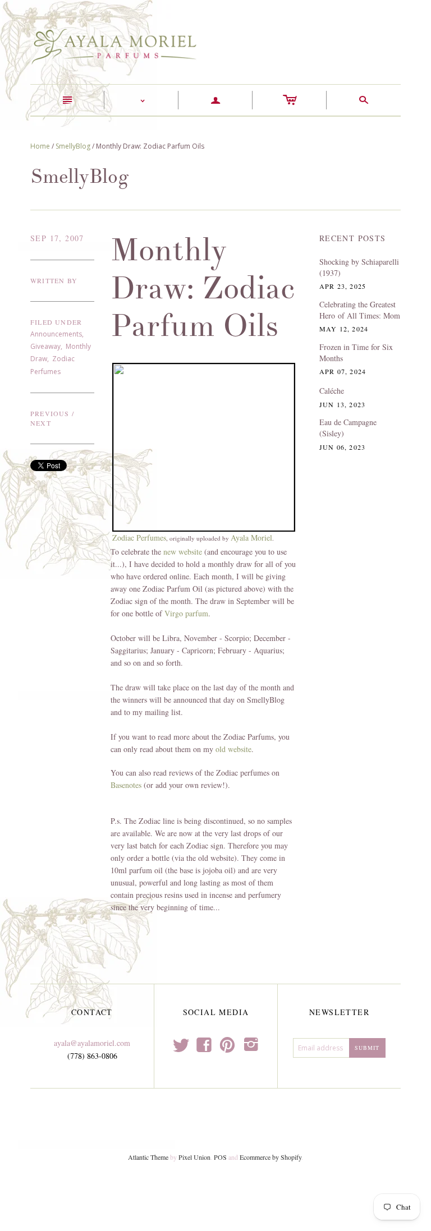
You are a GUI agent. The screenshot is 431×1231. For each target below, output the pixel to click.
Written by (53, 280)
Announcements (56, 334)
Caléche (331, 390)
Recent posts (352, 238)
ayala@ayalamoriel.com (92, 1043)
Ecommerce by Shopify (270, 1156)
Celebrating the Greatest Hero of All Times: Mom (359, 310)
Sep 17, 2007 (57, 238)
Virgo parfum (186, 613)
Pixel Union (194, 1156)
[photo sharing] (204, 446)
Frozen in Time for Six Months (356, 352)
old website (233, 749)
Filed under (56, 321)
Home (40, 146)
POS (220, 1156)
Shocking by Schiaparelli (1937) (359, 267)
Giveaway (45, 346)
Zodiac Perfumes (139, 537)
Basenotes (126, 785)
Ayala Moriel (251, 537)
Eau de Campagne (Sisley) (348, 428)
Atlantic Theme (148, 1156)
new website (182, 551)
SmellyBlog (73, 146)
